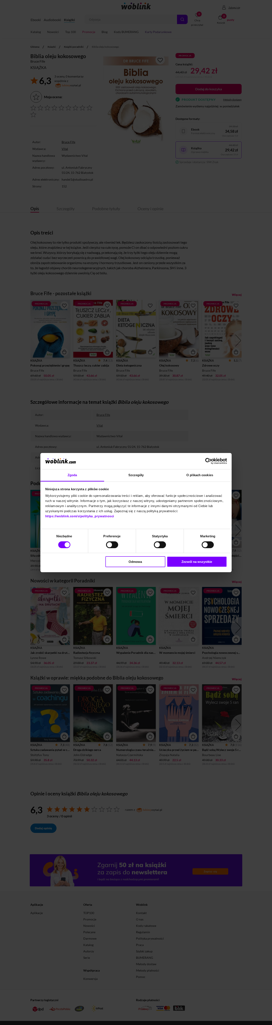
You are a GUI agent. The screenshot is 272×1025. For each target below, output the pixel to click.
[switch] (112, 544)
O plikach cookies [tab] (199, 475)
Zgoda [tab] (72, 475)
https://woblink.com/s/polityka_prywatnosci (79, 516)
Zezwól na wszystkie (196, 562)
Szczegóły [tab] (136, 475)
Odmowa (135, 562)
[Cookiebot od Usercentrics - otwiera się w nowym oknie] (208, 461)
